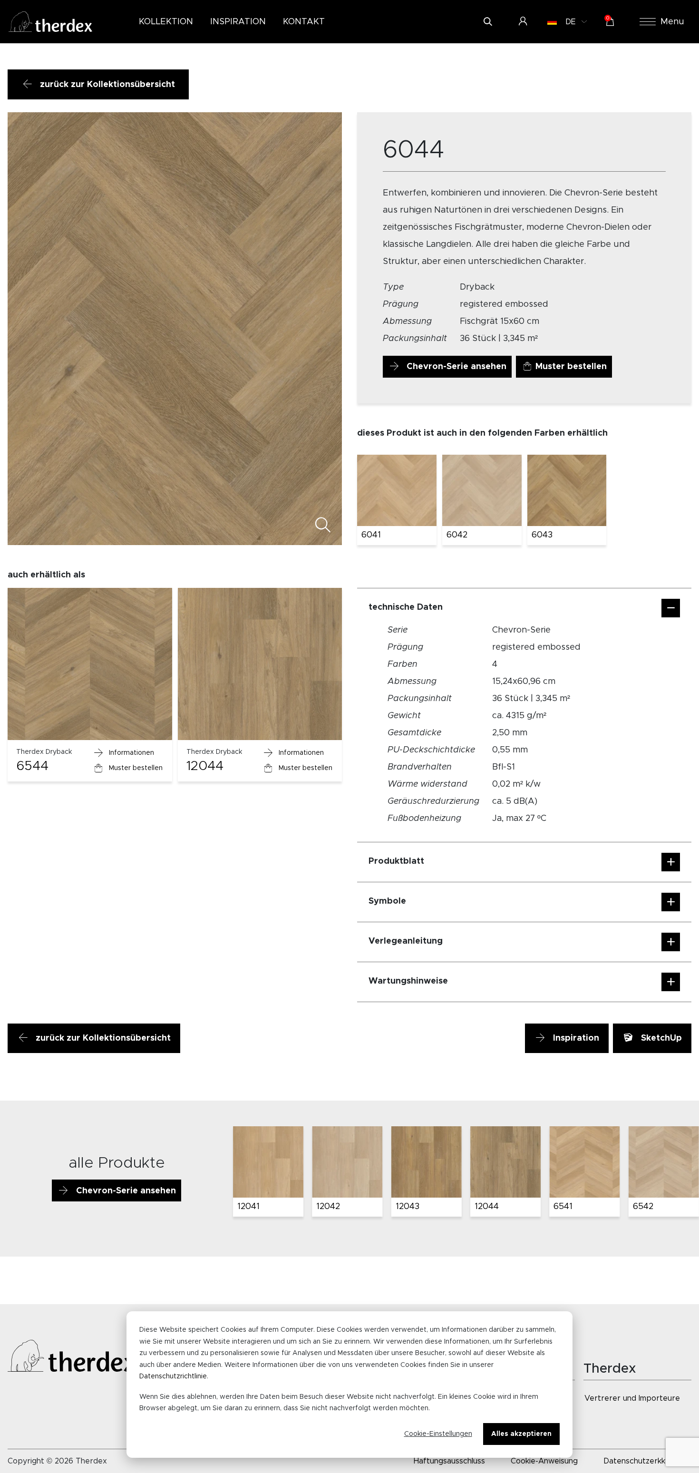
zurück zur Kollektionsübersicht (106, 84)
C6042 (488, 1206)
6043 (542, 535)
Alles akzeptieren (521, 1434)
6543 (247, 1206)
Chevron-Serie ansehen (455, 366)
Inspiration (575, 1038)
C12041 (567, 1206)
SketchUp (660, 1038)
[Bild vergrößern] (322, 527)
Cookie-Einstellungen (438, 1434)
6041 (371, 535)
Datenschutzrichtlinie (173, 1376)
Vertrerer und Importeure (632, 1398)
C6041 (408, 1206)
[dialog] (349, 1384)
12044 (204, 766)
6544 (32, 766)
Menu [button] (672, 22)
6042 (457, 535)
